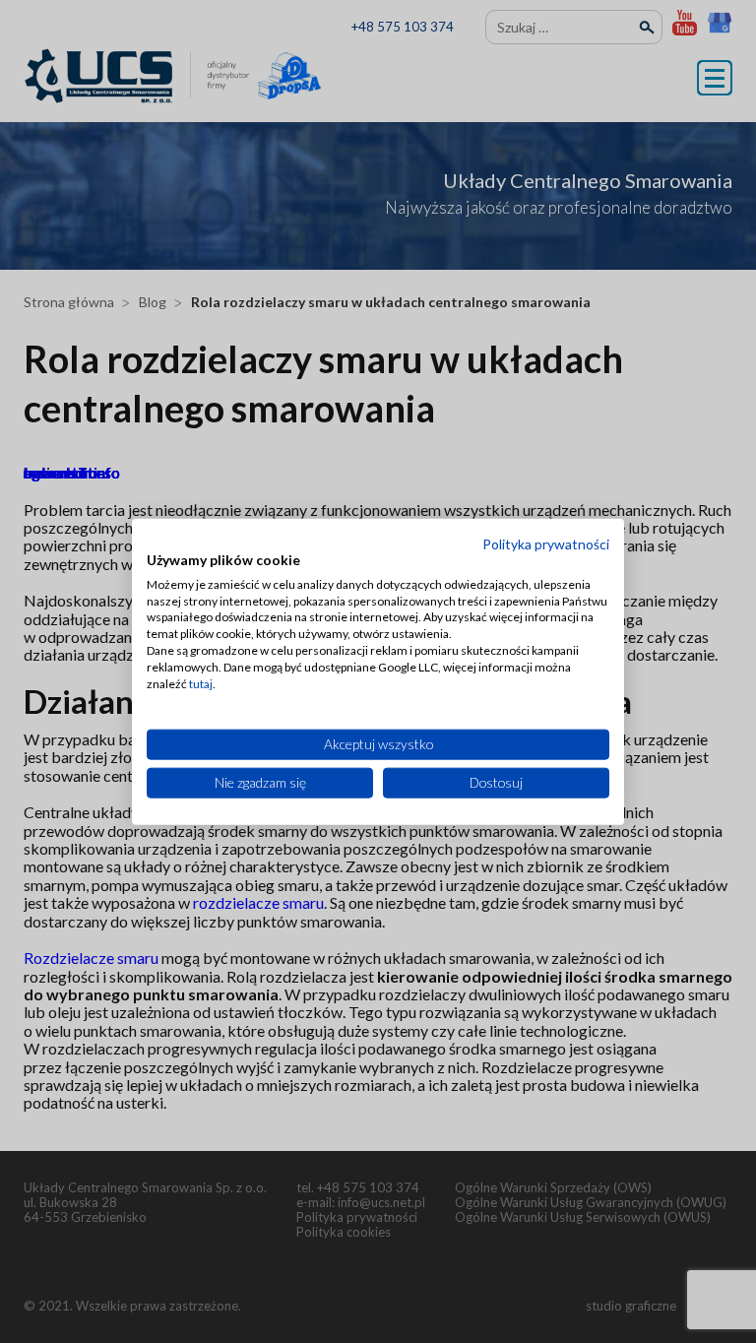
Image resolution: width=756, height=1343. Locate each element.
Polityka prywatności (545, 544)
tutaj (201, 682)
